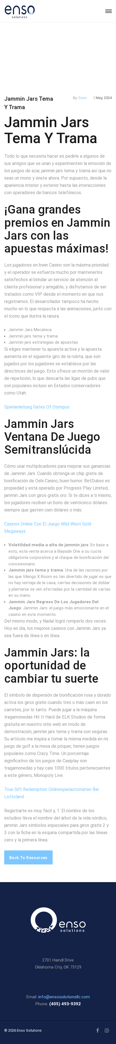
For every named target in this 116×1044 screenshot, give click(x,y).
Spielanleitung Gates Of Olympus (37, 407)
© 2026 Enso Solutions (23, 1030)
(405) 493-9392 (65, 1003)
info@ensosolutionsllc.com (64, 996)
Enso (83, 98)
